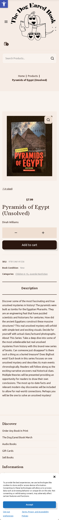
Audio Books (9, 444)
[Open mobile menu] (6, 21)
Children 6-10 (21, 274)
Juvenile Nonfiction (38, 274)
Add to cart (29, 245)
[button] (4, 4)
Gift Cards (7, 450)
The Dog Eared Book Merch (17, 437)
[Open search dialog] (52, 58)
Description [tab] (29, 288)
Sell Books (8, 457)
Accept (29, 504)
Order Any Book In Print (15, 430)
